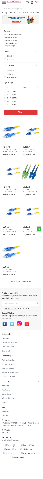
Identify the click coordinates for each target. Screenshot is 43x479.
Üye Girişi (5, 416)
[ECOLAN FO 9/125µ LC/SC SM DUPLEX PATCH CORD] (11, 212)
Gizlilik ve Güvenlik (8, 377)
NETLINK (6, 147)
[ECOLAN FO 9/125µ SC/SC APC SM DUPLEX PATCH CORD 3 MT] (30, 172)
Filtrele (20, 112)
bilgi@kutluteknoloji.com (10, 440)
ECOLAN (26, 187)
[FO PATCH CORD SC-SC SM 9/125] (11, 132)
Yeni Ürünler (6, 390)
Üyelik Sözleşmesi (8, 364)
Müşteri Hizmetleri (8, 398)
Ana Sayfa (5, 13)
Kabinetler (5, 338)
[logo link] (15, 2)
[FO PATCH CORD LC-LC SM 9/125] (11, 172)
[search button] (36, 8)
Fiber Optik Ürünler (28, 13)
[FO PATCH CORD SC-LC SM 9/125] (30, 132)
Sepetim (5, 402)
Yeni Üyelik (6, 411)
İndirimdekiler (7, 394)
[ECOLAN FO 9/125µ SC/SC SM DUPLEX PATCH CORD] (11, 252)
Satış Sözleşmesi (8, 368)
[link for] (20, 19)
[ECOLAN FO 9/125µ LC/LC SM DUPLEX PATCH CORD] (30, 212)
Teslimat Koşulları (8, 360)
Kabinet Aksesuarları (9, 343)
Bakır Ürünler (6, 351)
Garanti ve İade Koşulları (10, 372)
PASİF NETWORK (15, 13)
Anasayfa (5, 386)
